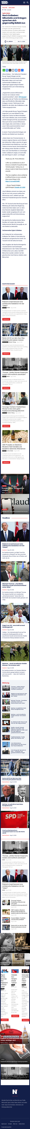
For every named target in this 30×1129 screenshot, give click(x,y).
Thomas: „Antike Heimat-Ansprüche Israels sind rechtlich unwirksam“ (15, 373)
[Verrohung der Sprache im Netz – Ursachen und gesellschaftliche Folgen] (6, 751)
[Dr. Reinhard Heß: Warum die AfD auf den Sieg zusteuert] (6, 722)
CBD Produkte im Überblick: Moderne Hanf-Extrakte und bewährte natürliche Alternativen (13, 447)
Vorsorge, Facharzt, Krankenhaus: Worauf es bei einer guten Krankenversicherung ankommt (14, 409)
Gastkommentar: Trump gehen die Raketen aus (18, 737)
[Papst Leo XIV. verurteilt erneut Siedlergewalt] (15, 613)
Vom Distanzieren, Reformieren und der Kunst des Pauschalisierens (18, 744)
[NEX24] (5, 41)
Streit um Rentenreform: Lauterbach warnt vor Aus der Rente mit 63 (13, 831)
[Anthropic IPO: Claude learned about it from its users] (15, 504)
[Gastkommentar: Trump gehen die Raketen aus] (6, 737)
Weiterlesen (6, 319)
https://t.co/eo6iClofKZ (12, 181)
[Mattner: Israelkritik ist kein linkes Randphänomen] (6, 708)
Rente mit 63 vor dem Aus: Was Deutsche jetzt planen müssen (13, 339)
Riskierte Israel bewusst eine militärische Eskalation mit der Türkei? (13, 304)
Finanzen (4, 412)
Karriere (3, 1059)
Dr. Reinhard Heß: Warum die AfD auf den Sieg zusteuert (19, 722)
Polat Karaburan (24, 986)
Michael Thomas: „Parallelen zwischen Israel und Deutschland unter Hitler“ (14, 585)
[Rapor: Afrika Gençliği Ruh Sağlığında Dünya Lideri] (4, 971)
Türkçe (2, 988)
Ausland (12, 7)
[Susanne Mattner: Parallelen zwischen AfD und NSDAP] (6, 920)
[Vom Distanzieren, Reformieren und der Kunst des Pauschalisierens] (6, 744)
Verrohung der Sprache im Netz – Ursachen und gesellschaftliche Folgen (18, 751)
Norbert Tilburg (12, 342)
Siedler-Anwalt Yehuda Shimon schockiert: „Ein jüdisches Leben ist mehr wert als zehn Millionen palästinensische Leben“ (19, 730)
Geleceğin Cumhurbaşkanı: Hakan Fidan (25, 979)
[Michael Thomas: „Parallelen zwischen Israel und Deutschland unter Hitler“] (15, 571)
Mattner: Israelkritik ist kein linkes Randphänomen (18, 708)
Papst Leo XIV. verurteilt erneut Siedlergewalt (13, 626)
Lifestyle (4, 450)
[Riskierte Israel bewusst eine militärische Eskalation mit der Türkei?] (15, 293)
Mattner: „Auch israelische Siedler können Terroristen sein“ (14, 664)
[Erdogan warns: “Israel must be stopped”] (15, 484)
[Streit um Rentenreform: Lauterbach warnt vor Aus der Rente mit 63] (15, 819)
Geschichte (3, 945)
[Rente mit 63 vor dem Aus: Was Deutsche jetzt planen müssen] (15, 329)
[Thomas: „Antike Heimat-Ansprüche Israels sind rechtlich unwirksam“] (15, 364)
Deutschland (5, 342)
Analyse (4, 376)
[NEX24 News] (15, 1091)
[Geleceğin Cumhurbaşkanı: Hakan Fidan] (25, 971)
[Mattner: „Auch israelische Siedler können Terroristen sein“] (15, 651)
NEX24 (11, 41)
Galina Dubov (10, 450)
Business (5, 509)
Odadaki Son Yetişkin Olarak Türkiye (14, 979)
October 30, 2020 (20, 187)
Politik (4, 7)
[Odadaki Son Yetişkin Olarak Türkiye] (15, 971)
